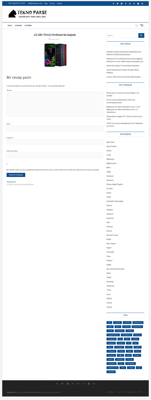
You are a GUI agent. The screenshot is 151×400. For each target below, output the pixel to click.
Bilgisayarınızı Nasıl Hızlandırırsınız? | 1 (122, 107)
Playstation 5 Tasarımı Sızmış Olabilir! (121, 93)
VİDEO (109, 298)
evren (110, 331)
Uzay (109, 294)
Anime (109, 150)
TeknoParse (11, 392)
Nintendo (111, 351)
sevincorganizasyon (114, 102)
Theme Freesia (28, 392)
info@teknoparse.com (34, 3)
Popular (110, 260)
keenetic (111, 343)
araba (109, 155)
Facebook (120, 331)
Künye (141, 392)
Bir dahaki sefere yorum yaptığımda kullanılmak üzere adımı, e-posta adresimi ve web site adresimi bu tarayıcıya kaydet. (53, 170)
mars (109, 347)
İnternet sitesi (12, 151)
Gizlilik (121, 392)
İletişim (59, 3)
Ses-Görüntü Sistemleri (116, 269)
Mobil (109, 239)
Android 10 (138, 322)
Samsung (111, 355)
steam (110, 359)
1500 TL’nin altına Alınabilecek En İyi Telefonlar (125, 123)
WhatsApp (130, 363)
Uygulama (111, 363)
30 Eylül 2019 (54, 39)
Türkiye (129, 359)
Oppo (129, 351)
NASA (129, 347)
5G (109, 322)
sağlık (120, 355)
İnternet (110, 226)
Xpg (139, 368)
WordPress (37, 392)
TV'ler (109, 290)
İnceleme (110, 218)
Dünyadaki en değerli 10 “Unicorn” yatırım (123, 116)
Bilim (109, 167)
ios (120, 339)
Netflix (137, 347)
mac (135, 343)
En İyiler (110, 188)
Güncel (109, 205)
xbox (122, 368)
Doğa (109, 172)
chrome (126, 326)
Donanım (110, 176)
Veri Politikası (111, 392)
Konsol (109, 231)
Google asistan (113, 335)
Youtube (111, 372)
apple (110, 326)
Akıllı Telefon (112, 146)
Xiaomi (131, 368)
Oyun (109, 256)
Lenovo (120, 343)
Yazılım (109, 303)
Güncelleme (126, 335)
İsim (9, 124)
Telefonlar (110, 286)
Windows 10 (112, 368)
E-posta (10, 138)
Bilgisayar (110, 159)
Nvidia (121, 351)
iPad (127, 339)
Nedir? (109, 248)
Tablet (109, 277)
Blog (46, 3)
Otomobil (110, 252)
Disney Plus (137, 326)
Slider (109, 273)
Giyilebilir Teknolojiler (115, 201)
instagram (111, 339)
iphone (135, 339)
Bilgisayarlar (112, 163)
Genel (109, 193)
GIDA (109, 197)
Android (127, 322)
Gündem (110, 210)
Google (129, 331)
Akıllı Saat (110, 142)
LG (129, 343)
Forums (52, 3)
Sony (128, 355)
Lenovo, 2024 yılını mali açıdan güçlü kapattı (124, 77)
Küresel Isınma (112, 235)
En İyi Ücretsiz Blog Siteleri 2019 (119, 100)
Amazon (117, 322)
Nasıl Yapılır (111, 243)
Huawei (137, 335)
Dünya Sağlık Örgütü (115, 184)
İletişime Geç (131, 392)
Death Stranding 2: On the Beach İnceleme (123, 66)
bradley (109, 95)
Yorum (9, 90)
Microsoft (119, 347)
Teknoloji (110, 281)
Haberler (110, 214)
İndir (108, 222)
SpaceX (136, 355)
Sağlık (109, 265)
